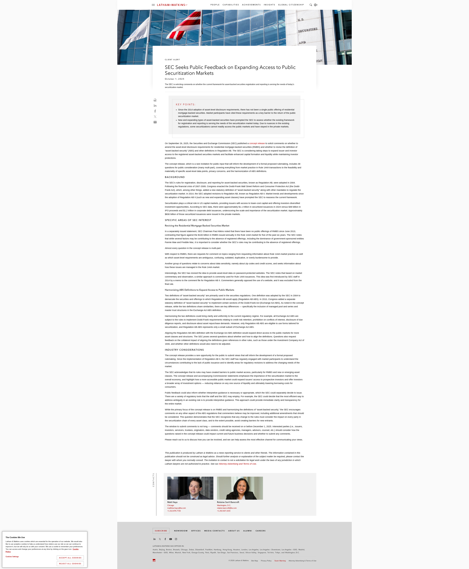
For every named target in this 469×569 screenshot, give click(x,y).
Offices (196, 531)
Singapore (262, 552)
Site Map (254, 561)
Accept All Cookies (70, 558)
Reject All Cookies (70, 564)
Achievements (251, 5)
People (215, 5)
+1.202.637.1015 (223, 511)
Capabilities (231, 5)
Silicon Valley (250, 552)
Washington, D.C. (224, 505)
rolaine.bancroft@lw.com (227, 508)
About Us (234, 531)
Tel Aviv (270, 552)
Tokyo (277, 552)
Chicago (170, 505)
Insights (269, 5)
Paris (207, 552)
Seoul (242, 552)
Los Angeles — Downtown (270, 549)
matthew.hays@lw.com (176, 508)
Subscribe (161, 531)
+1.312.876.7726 (174, 511)
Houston (236, 549)
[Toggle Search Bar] (310, 4)
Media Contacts (214, 531)
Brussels (176, 549)
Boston (169, 549)
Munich (178, 552)
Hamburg (217, 549)
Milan (171, 552)
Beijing (162, 549)
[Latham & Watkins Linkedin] (154, 539)
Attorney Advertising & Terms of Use (302, 561)
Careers (261, 531)
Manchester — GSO (160, 552)
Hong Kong (227, 549)
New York (186, 552)
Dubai (191, 549)
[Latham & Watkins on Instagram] (176, 539)
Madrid (301, 549)
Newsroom (181, 531)
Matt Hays (172, 502)
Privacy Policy (266, 561)
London (244, 549)
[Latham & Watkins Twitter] (160, 539)
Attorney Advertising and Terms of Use (237, 464)
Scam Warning (280, 561)
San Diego (221, 552)
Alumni (247, 531)
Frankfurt (208, 549)
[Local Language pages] (315, 4)
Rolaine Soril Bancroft (228, 502)
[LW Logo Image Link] (172, 5)
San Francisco (232, 552)
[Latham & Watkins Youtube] (170, 539)
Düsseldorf (199, 549)
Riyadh (213, 552)
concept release (257, 143)
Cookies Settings (12, 557)
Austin (155, 549)
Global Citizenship (291, 5)
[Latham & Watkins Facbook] (165, 539)
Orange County (198, 552)
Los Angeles (253, 549)
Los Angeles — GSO (289, 549)
